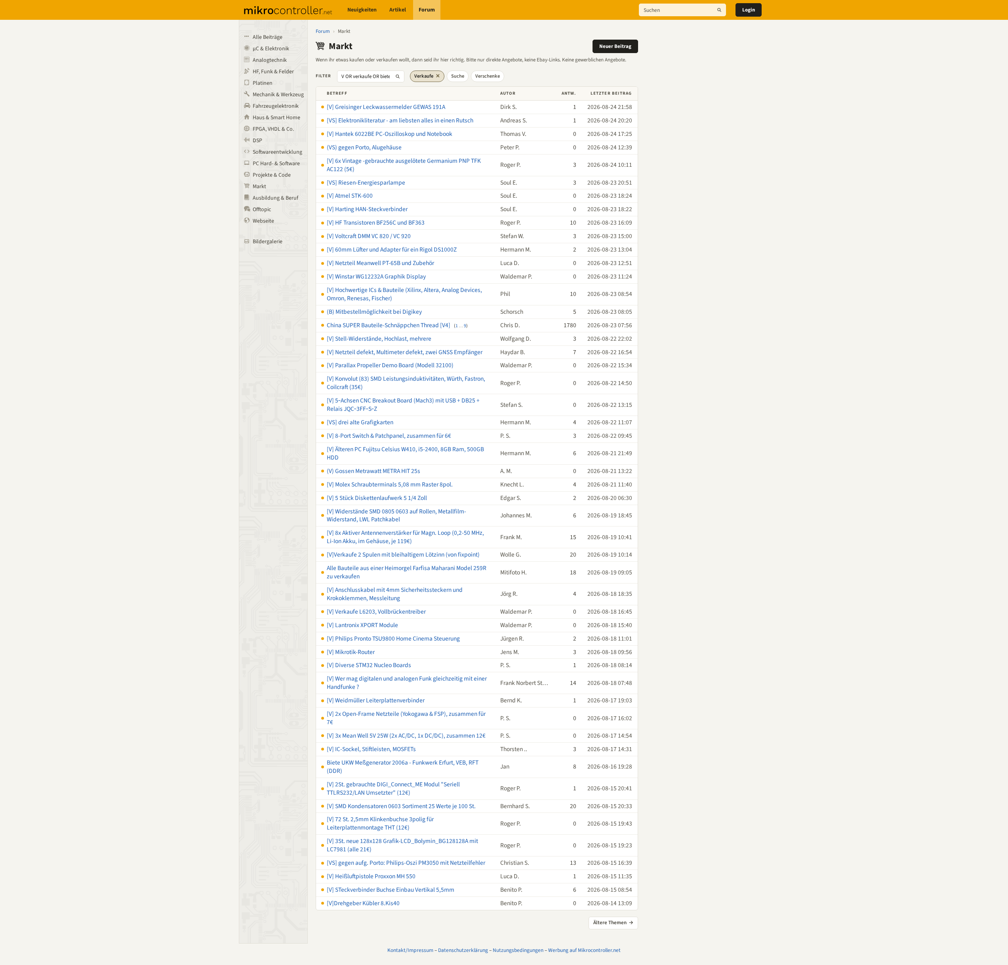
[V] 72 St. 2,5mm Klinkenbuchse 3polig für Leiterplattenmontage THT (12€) (380, 823)
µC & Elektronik (271, 49)
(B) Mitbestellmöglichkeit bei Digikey (374, 311)
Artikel (397, 10)
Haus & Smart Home (276, 118)
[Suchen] (719, 9)
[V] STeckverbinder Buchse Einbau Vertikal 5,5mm (390, 889)
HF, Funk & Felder (273, 72)
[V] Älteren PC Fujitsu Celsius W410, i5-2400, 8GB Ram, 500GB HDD (405, 453)
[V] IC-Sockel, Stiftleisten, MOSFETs (371, 749)
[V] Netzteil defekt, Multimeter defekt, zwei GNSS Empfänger (404, 352)
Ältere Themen (613, 922)
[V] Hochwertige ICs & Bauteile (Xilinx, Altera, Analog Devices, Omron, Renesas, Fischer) (404, 294)
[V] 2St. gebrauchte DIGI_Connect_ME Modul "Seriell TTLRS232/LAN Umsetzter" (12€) (393, 788)
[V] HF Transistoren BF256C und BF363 (376, 222)
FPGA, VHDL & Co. (273, 129)
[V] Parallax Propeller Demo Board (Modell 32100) (390, 365)
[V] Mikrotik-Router (351, 652)
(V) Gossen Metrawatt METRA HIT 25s (373, 471)
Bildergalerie (267, 242)
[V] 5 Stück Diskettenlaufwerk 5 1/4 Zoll (377, 498)
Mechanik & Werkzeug (278, 95)
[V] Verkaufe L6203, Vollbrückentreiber (376, 611)
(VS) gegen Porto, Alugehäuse (364, 147)
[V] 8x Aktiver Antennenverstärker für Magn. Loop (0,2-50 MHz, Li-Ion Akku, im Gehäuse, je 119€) (405, 536)
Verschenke (487, 76)
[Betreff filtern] (397, 76)
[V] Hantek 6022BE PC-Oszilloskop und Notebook (389, 134)
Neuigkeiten (362, 10)
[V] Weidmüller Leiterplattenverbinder (376, 700)
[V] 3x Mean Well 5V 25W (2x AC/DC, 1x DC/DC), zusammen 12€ (406, 735)
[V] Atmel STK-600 (350, 195)
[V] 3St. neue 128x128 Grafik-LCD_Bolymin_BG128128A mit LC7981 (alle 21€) (402, 845)
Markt (259, 187)
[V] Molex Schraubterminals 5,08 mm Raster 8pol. (390, 484)
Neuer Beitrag (615, 46)
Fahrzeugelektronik (276, 106)
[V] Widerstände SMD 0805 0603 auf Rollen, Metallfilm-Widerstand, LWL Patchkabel (396, 515)
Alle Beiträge (267, 37)
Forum (427, 10)
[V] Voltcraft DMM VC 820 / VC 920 (369, 236)
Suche (457, 76)
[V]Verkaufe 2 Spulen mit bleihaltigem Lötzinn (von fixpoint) (403, 554)
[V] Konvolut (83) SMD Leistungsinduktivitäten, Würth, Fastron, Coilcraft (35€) (406, 382)
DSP (257, 141)
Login (748, 9)
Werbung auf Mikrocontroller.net (584, 950)
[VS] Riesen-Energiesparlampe (366, 182)
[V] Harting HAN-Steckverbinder (367, 209)
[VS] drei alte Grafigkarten (360, 422)
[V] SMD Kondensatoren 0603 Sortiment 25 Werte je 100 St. (401, 806)
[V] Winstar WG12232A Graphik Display (376, 276)
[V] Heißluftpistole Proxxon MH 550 (371, 876)
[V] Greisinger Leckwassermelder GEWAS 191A (386, 107)
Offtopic (262, 210)
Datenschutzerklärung (463, 950)
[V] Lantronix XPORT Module (362, 625)
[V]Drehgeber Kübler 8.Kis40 (363, 903)
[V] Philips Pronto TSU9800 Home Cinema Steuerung (393, 638)
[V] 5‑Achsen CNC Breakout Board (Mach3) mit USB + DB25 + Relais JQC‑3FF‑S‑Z (403, 404)
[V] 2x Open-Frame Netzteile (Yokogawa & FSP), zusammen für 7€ (406, 718)
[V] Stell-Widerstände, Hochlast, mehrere (379, 338)
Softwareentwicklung (277, 152)
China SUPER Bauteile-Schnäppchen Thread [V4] (388, 325)
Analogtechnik (270, 60)
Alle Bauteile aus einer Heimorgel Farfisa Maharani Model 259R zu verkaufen (406, 572)
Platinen (262, 83)
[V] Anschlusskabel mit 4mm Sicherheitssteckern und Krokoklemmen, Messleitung (395, 594)
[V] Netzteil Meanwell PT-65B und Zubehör (380, 263)
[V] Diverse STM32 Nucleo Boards (369, 665)
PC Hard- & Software (276, 164)
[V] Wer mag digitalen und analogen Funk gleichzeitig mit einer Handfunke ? (407, 682)
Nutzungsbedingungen (518, 950)
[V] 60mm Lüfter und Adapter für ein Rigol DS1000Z (392, 249)
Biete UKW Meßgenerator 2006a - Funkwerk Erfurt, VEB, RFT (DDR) (402, 766)
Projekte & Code (272, 175)
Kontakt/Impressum (410, 950)
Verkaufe (427, 76)
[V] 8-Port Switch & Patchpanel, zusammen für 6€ (389, 435)
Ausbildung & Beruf (275, 198)
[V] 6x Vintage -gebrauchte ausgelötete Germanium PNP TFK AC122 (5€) (404, 165)
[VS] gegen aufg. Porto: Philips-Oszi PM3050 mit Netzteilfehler (406, 862)
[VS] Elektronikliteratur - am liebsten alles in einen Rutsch (400, 120)
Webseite (263, 221)
